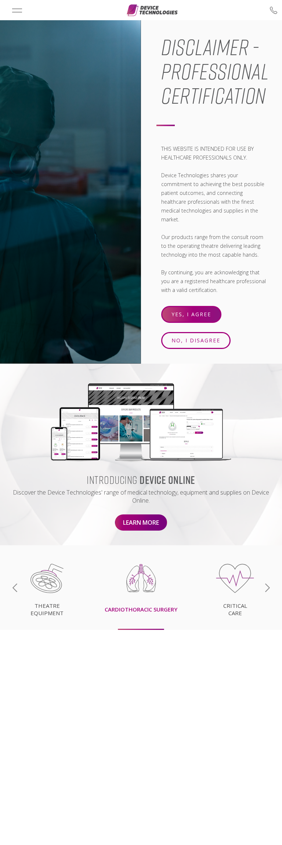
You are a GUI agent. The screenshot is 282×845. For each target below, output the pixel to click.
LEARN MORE (141, 522)
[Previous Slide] (15, 588)
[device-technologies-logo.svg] (152, 10)
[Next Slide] (267, 588)
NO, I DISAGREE (195, 340)
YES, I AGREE (191, 314)
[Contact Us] (227, 10)
